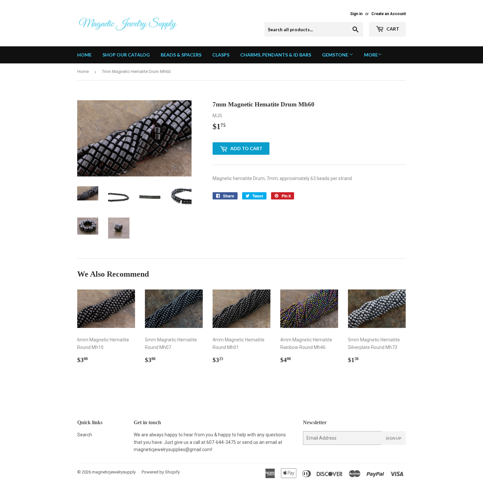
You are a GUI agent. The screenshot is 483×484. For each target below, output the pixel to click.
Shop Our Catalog (126, 55)
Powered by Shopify (161, 472)
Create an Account (388, 14)
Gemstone (335, 55)
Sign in (356, 14)
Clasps (220, 55)
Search (84, 434)
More (371, 55)
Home (84, 55)
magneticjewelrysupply (114, 472)
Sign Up (394, 438)
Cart (392, 29)
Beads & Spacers (181, 55)
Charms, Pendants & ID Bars (275, 55)
